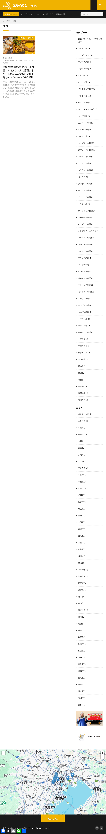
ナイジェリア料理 (85, 211)
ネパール (40, 14)
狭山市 (81, 603)
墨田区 (81, 515)
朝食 (80, 380)
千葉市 (81, 475)
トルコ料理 (82, 204)
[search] (101, 14)
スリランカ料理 (84, 170)
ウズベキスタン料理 (86, 109)
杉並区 (81, 549)
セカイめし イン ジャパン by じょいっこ (34, 828)
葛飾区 (81, 664)
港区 (80, 596)
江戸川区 (81, 576)
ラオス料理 (82, 319)
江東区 (81, 583)
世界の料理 (60, 14)
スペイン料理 (83, 163)
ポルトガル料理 (84, 278)
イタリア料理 (83, 69)
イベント (81, 75)
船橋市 (81, 644)
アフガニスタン (84, 55)
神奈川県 (81, 610)
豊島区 (81, 678)
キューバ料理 (83, 129)
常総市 (81, 529)
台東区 (81, 488)
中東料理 (81, 339)
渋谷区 (81, 590)
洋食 (7, 62)
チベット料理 (83, 190)
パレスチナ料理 (84, 244)
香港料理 (81, 400)
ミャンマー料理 (84, 292)
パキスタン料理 (84, 238)
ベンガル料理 (83, 271)
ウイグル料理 (83, 102)
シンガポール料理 (85, 143)
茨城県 (81, 651)
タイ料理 (81, 177)
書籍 (80, 373)
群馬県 (81, 637)
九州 (80, 441)
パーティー (27, 60)
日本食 (81, 366)
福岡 (80, 617)
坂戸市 (81, 502)
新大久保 (50, 14)
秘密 (80, 624)
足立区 (81, 691)
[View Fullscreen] (3, 753)
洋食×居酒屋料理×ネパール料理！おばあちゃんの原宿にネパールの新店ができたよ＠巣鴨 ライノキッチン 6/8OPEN (18, 72)
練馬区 (81, 630)
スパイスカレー (84, 156)
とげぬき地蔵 (9, 60)
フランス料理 (83, 258)
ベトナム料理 (83, 265)
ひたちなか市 (83, 414)
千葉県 (81, 482)
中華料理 (81, 346)
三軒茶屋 (81, 421)
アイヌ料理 (82, 48)
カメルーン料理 (84, 123)
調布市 (81, 671)
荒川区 (81, 657)
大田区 (81, 522)
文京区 (81, 536)
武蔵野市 (81, 569)
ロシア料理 (82, 325)
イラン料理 (82, 82)
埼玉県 (81, 509)
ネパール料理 (28, 38)
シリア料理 (82, 136)
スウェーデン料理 (85, 150)
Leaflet (103, 814)
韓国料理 (81, 393)
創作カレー (82, 352)
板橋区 (81, 556)
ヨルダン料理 (83, 312)
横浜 (80, 563)
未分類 (81, 386)
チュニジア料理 (84, 197)
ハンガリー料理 (84, 224)
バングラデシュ (27, 14)
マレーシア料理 (84, 285)
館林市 (81, 705)
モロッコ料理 (83, 298)
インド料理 (82, 96)
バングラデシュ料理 (86, 231)
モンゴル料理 (83, 305)
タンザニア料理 (84, 184)
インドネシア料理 (85, 89)
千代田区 (81, 468)
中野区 (81, 434)
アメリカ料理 (83, 62)
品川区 (81, 495)
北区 (80, 461)
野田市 (81, 698)
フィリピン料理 (84, 251)
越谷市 (81, 684)
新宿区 (81, 542)
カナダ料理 (82, 116)
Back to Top (53, 819)
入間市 (81, 455)
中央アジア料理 (84, 332)
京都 (80, 448)
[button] (53, 782)
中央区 (81, 427)
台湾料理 (81, 359)
